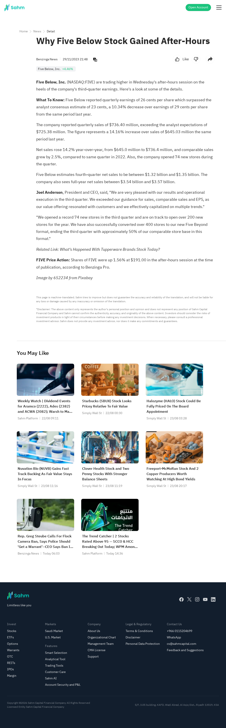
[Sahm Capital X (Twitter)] (189, 599)
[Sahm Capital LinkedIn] (213, 599)
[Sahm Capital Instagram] (197, 599)
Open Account (198, 7)
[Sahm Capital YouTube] (205, 599)
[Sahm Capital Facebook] (181, 599)
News (37, 31)
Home (23, 31)
